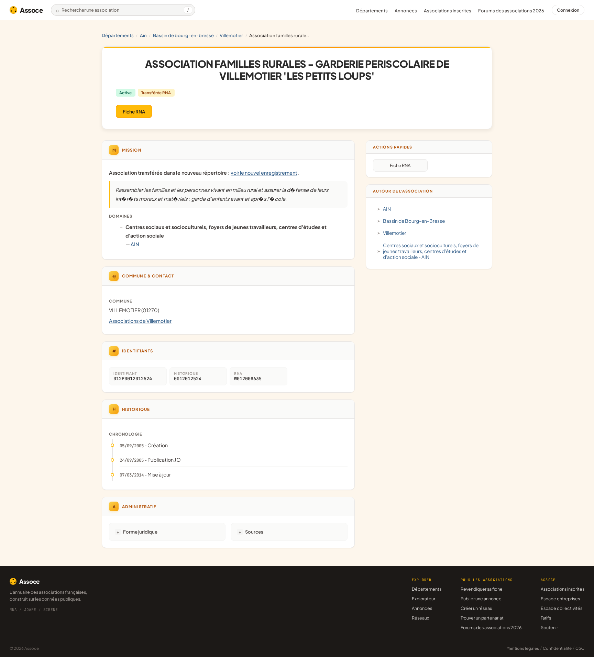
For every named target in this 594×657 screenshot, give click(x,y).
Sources (254, 532)
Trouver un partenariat (482, 618)
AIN (143, 35)
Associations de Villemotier (140, 321)
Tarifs (546, 618)
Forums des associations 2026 (491, 627)
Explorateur (423, 598)
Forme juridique (140, 532)
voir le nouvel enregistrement (264, 172)
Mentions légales (522, 648)
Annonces (406, 10)
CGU (579, 648)
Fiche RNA (134, 111)
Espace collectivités (561, 608)
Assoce (31, 10)
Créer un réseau (476, 608)
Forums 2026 (511, 10)
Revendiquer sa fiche (482, 589)
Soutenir (549, 627)
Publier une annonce (481, 598)
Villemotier (231, 35)
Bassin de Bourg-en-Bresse (183, 35)
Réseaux (420, 618)
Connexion (568, 10)
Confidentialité (557, 648)
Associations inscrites (447, 10)
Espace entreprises (560, 598)
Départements (372, 10)
